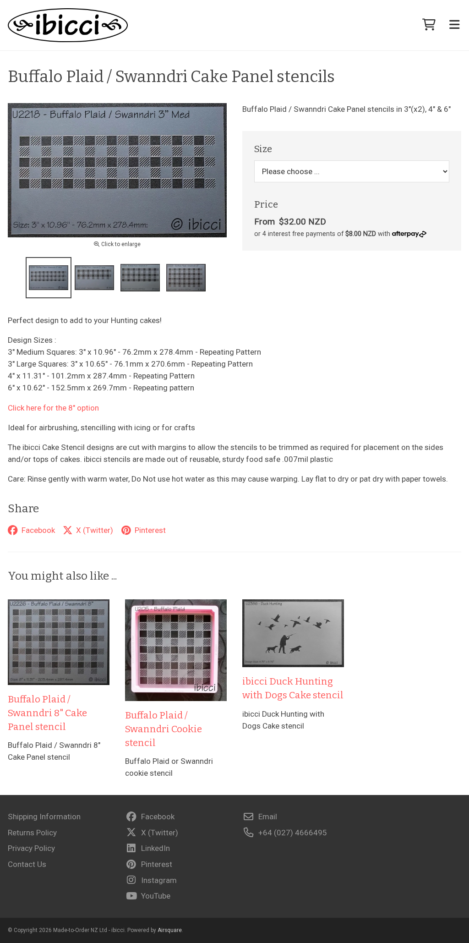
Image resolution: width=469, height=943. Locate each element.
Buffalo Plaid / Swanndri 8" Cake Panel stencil (47, 713)
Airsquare (170, 930)
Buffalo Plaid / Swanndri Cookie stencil (163, 729)
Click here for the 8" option (53, 407)
